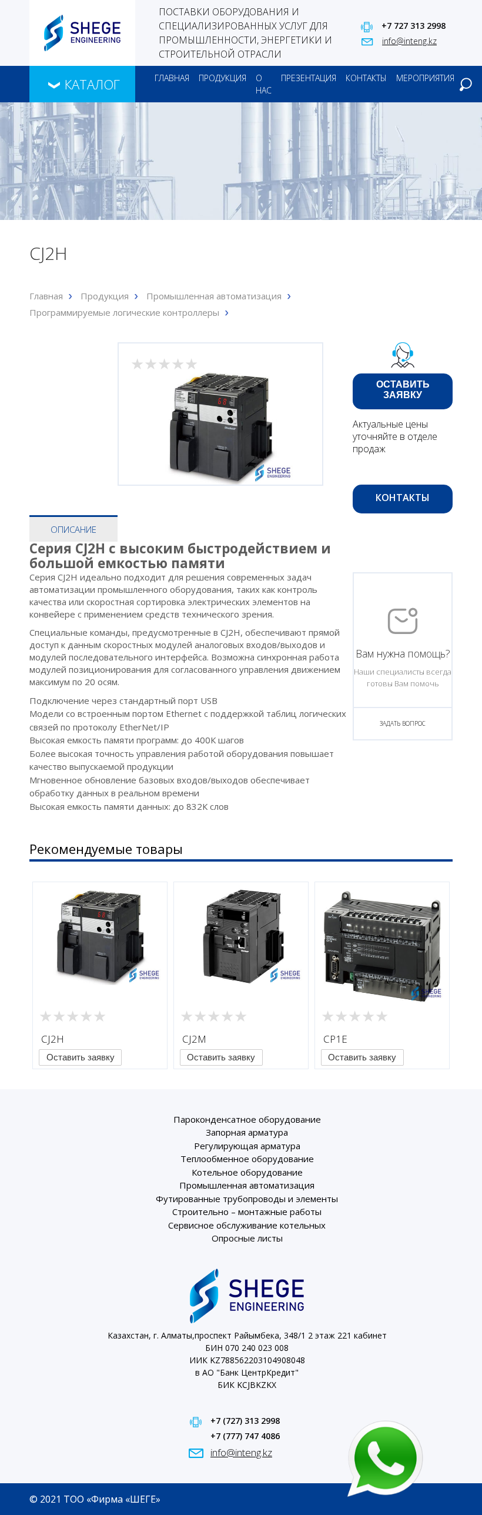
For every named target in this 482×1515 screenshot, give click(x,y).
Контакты (366, 78)
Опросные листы (247, 1238)
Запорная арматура (247, 1132)
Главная (172, 78)
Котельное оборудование (247, 1172)
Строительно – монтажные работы (247, 1211)
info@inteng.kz (409, 40)
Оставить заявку (403, 389)
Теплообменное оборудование (247, 1158)
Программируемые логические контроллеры (124, 312)
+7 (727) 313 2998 (245, 1420)
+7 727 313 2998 (413, 25)
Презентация (308, 78)
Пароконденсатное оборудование (247, 1119)
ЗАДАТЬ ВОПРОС (403, 723)
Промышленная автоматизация (214, 296)
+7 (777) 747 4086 (245, 1435)
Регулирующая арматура (247, 1146)
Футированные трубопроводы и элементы (247, 1198)
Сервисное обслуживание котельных (247, 1225)
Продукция (222, 78)
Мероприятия (425, 78)
